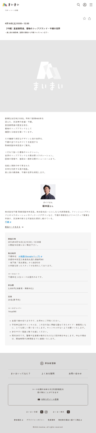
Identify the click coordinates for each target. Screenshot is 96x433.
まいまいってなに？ (21, 373)
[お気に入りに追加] (84, 18)
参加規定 (17, 420)
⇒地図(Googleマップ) (29, 256)
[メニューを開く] (91, 5)
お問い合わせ (75, 373)
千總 (7, 222)
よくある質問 (48, 373)
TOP (6, 10)
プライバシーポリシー (35, 420)
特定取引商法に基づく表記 (69, 420)
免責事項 (51, 420)
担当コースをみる (12, 227)
